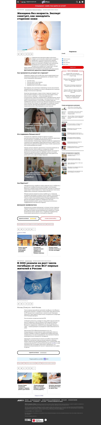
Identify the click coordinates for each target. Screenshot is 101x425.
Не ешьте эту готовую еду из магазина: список (74, 155)
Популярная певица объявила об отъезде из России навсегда (74, 138)
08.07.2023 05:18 (20, 9)
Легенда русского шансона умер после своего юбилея (74, 129)
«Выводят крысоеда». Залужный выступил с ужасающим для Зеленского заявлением (73, 96)
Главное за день (66, 58)
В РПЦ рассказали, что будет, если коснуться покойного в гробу (74, 124)
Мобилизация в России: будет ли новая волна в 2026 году (74, 143)
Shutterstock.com (21, 50)
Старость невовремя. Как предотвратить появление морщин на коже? (40, 124)
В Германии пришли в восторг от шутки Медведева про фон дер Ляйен (75, 133)
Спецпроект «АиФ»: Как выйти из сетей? (50, 6)
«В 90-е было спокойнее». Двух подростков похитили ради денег (75, 108)
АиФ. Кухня (65, 64)
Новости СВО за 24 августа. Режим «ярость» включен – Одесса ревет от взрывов (73, 91)
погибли (53, 343)
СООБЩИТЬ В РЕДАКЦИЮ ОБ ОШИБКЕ (55, 401)
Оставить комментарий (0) (50, 218)
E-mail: (63, 53)
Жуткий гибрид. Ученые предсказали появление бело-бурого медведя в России (76, 117)
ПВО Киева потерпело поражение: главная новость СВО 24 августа (73, 86)
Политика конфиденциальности (31, 416)
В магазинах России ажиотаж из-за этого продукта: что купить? (75, 171)
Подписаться (73, 67)
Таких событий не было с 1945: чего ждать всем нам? (75, 163)
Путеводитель (36, 401)
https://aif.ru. (29, 414)
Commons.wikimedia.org (22, 300)
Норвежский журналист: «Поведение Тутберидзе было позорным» (75, 147)
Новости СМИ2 (21, 232)
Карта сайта (43, 401)
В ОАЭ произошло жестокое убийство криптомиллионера (74, 159)
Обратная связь (28, 401)
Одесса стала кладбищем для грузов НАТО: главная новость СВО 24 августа (72, 80)
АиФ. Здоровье (66, 62)
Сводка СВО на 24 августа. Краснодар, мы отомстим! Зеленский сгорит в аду (72, 74)
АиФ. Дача (65, 60)
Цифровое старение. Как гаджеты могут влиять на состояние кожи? (40, 173)
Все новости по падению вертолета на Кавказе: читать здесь (75, 167)
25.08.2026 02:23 (20, 260)
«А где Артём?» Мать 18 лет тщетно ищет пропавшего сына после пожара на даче (75, 112)
